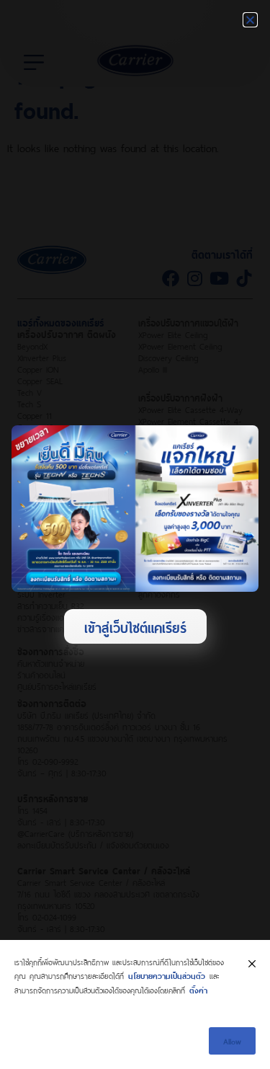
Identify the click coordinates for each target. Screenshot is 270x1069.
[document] (135, 534)
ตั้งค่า (198, 989)
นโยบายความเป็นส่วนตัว (166, 975)
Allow (232, 1040)
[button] (250, 19)
